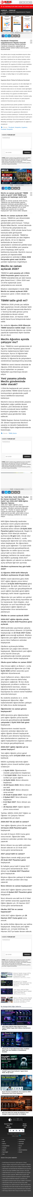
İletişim (25, 1125)
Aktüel (4, 1150)
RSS (25, 1127)
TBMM (10, 433)
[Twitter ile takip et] (13, 1130)
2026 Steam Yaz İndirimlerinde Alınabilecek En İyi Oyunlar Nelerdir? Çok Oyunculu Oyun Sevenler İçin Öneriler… (16, 1169)
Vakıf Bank (21, 1141)
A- (31, 42)
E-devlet (4, 1148)
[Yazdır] (15, 35)
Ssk (3, 1139)
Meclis (15, 433)
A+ (31, 40)
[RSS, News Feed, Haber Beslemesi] (16, 1130)
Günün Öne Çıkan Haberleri (9, 1157)
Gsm (3, 1154)
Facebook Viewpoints (7, 129)
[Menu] (20, 2)
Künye (24, 1124)
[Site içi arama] (31, 2)
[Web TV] (23, 2)
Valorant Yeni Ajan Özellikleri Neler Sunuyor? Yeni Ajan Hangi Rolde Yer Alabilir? (15, 1171)
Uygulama (24, 127)
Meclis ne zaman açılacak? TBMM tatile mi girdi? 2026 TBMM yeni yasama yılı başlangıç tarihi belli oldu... (15, 1175)
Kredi (3, 1141)
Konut (20, 1145)
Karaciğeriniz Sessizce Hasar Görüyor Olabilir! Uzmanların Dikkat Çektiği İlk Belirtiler (16, 1181)
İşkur (20, 1148)
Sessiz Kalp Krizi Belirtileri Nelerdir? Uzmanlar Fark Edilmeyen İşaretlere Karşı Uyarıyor (14, 1179)
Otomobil (21, 1143)
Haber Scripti (15, 1136)
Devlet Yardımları (23, 1150)
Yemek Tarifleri (8, 1124)
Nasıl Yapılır (5, 1152)
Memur (4, 1143)
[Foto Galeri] (25, 2)
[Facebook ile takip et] (10, 1130)
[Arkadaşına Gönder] (12, 35)
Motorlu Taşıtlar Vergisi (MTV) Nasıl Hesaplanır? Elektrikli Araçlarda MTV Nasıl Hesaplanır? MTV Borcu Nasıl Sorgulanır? (16, 1165)
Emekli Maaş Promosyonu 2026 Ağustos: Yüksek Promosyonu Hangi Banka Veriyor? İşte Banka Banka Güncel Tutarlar (16, 1163)
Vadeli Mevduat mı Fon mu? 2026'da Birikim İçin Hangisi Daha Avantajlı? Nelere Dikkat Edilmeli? (15, 1173)
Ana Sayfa (8, 1127)
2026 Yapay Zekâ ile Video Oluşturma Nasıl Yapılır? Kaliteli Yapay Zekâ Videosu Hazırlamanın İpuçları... (16, 1191)
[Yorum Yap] (18, 35)
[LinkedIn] (9, 35)
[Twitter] (6, 35)
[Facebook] (3, 35)
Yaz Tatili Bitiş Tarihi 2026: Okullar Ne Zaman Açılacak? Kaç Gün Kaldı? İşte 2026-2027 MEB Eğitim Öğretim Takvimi (16, 1187)
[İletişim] (28, 2)
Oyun (8, 1125)
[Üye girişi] (19, 1130)
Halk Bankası (22, 1139)
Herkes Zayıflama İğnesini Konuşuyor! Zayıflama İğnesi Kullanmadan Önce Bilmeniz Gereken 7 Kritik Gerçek (15, 1177)
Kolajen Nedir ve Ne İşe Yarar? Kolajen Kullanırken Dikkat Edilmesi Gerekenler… (16, 1167)
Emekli (20, 1152)
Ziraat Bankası (5, 1145)
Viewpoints (18, 127)
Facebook (11, 127)
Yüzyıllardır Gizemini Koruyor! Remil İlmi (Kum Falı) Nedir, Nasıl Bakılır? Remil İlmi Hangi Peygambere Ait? (16, 1189)
